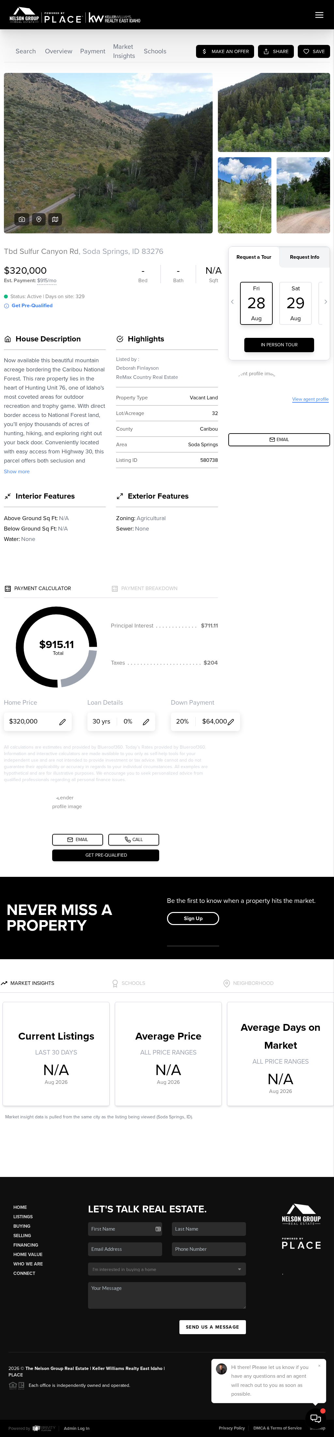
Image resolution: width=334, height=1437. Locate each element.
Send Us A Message (212, 1327)
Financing (25, 1245)
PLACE (15, 1375)
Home (20, 1207)
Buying (21, 1226)
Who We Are (28, 1264)
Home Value (27, 1254)
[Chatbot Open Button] (315, 1418)
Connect (24, 1273)
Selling (22, 1235)
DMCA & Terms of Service (277, 1428)
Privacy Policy (232, 1428)
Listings (23, 1217)
